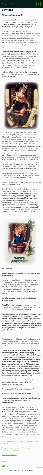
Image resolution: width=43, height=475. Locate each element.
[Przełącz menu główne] (38, 4)
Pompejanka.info (7, 4)
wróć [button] (4, 461)
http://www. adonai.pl (9, 455)
